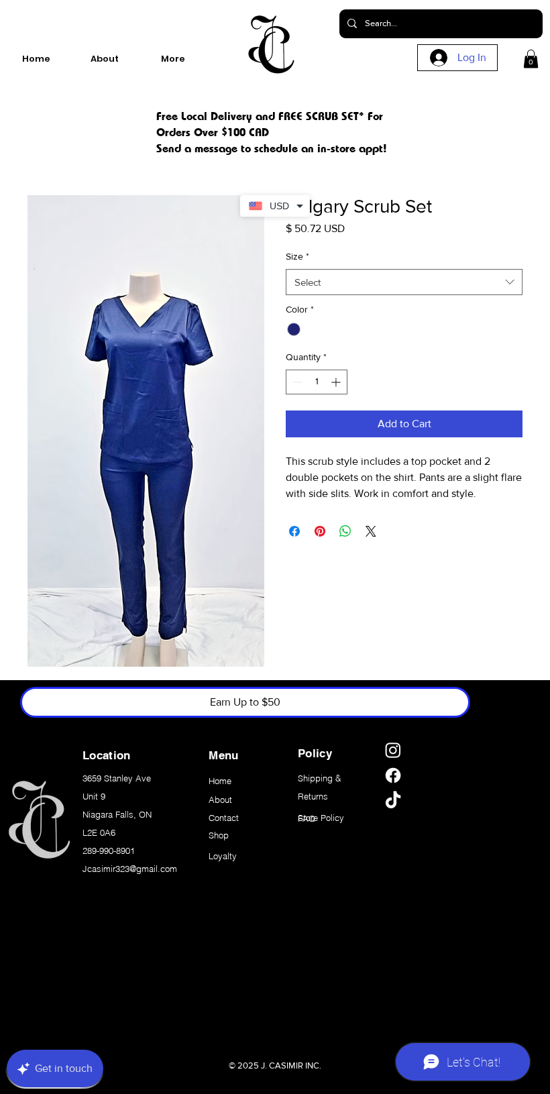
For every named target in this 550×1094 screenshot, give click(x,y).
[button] (531, 59)
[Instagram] (393, 750)
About (220, 799)
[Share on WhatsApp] (345, 531)
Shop (219, 835)
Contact (224, 817)
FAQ (306, 818)
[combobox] (404, 282)
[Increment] (337, 382)
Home (220, 780)
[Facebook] (393, 775)
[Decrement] (296, 382)
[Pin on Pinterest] (320, 531)
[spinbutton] (317, 382)
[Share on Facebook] (294, 531)
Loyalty (223, 856)
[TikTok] (393, 801)
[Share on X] (371, 531)
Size (297, 256)
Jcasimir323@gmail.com (129, 868)
